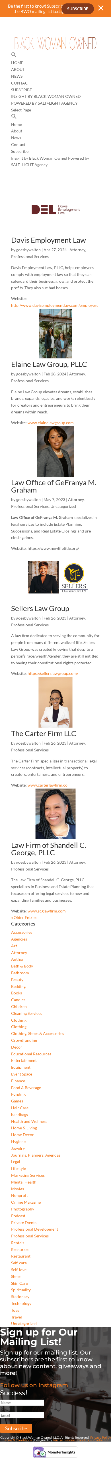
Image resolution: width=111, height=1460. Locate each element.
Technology (21, 1303)
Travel (16, 1317)
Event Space (21, 1074)
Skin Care (19, 1283)
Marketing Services (28, 1175)
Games (17, 1100)
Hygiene (18, 1141)
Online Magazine (26, 1202)
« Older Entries (24, 917)
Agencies (19, 939)
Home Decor (22, 1134)
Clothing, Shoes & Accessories (37, 1033)
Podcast (18, 1215)
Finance (18, 1080)
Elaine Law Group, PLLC (49, 364)
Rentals (17, 1242)
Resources (20, 1249)
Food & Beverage (26, 1087)
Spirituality (21, 1289)
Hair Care (19, 1107)
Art (14, 945)
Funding (18, 1094)
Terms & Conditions (17, 1440)
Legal (15, 1161)
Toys (15, 1310)
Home (17, 62)
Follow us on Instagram (34, 1385)
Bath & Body (22, 966)
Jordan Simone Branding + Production (81, 1440)
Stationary (20, 1296)
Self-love (18, 1269)
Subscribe (77, 8)
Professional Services (30, 256)
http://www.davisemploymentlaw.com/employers (54, 305)
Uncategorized (63, 506)
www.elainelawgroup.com (51, 422)
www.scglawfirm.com (47, 910)
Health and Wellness (29, 1121)
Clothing (18, 1020)
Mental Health (23, 1182)
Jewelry (18, 1148)
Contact (20, 83)
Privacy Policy (100, 1437)
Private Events (23, 1222)
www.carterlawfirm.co (47, 785)
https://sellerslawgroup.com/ (53, 673)
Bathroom (20, 972)
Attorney (77, 249)
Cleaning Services (26, 1013)
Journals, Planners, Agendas (35, 1155)
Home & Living (24, 1127)
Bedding (18, 986)
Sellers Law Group (40, 608)
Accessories (21, 932)
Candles (18, 999)
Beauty (17, 979)
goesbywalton (28, 249)
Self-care (19, 1262)
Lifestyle (18, 1168)
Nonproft (19, 1195)
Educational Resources (31, 1053)
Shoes (16, 1276)
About (18, 69)
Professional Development (34, 1229)
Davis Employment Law (48, 239)
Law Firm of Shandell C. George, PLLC (48, 848)
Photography (22, 1209)
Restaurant (20, 1256)
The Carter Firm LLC (43, 733)
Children (19, 1006)
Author (17, 959)
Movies (17, 1188)
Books (16, 992)
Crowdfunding (24, 1040)
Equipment (20, 1067)
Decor (16, 1047)
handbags (19, 1114)
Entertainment (24, 1060)
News (16, 76)
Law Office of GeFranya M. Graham (53, 486)
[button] (14, 56)
